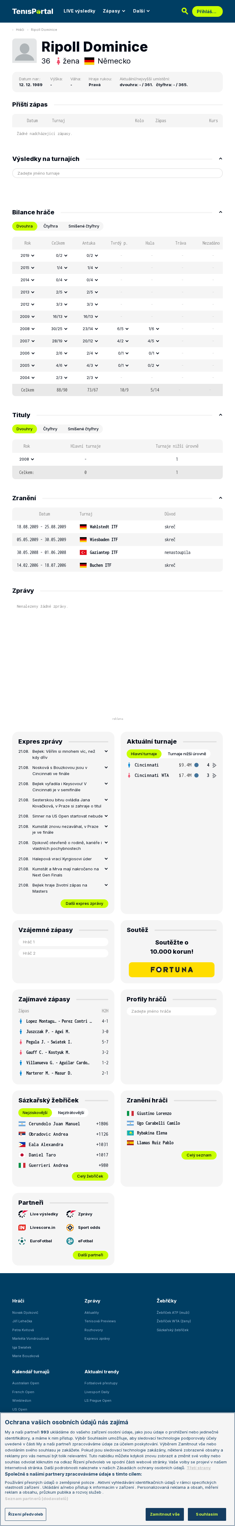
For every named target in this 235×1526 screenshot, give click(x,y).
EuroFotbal (41, 1240)
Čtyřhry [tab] (50, 428)
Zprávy (85, 1213)
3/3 (59, 304)
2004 (25, 377)
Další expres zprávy (84, 903)
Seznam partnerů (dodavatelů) (36, 1498)
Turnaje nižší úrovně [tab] (187, 753)
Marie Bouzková (25, 1356)
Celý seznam (199, 1155)
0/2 (59, 255)
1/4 (59, 267)
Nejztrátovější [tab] (71, 1112)
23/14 (88, 328)
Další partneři (90, 1254)
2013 (25, 292)
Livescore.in (42, 1227)
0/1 (121, 353)
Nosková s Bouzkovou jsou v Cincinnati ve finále (59, 770)
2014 (25, 279)
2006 (25, 353)
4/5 (151, 340)
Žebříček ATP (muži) (173, 1312)
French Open (23, 1392)
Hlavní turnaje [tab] (144, 753)
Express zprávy (97, 1338)
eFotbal (85, 1240)
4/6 (59, 365)
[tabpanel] (117, 316)
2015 (25, 267)
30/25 (56, 328)
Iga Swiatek (21, 1347)
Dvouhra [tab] (25, 226)
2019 (25, 255)
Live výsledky (44, 1213)
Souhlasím (207, 1514)
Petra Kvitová (23, 1330)
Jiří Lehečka (22, 1321)
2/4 (90, 353)
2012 (25, 304)
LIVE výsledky (79, 10)
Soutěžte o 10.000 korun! (171, 947)
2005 (25, 365)
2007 (25, 340)
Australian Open (25, 1383)
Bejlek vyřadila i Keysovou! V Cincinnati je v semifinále (59, 786)
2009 (25, 316)
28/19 (57, 340)
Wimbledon (21, 1400)
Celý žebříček (90, 1176)
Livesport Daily (96, 1392)
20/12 (88, 340)
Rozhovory (93, 1330)
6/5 (120, 328)
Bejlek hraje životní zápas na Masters (59, 888)
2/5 (59, 292)
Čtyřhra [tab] (50, 226)
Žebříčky (167, 1301)
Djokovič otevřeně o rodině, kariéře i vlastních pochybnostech (67, 845)
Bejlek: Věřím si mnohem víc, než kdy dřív (63, 754)
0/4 (59, 279)
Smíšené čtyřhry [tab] (84, 226)
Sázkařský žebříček (172, 1330)
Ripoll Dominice (44, 29)
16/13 (57, 316)
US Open (19, 1409)
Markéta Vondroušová (30, 1338)
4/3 (90, 365)
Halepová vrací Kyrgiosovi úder (62, 858)
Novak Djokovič (25, 1312)
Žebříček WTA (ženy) (174, 1321)
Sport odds (89, 1227)
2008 (25, 328)
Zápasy (111, 10)
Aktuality (91, 1312)
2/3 (59, 377)
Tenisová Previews (100, 1321)
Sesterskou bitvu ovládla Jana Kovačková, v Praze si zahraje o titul (66, 802)
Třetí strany (199, 1467)
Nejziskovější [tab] (35, 1112)
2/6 (59, 353)
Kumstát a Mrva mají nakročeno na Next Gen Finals (65, 871)
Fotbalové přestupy (101, 1383)
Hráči (20, 29)
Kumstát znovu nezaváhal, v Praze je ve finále (65, 829)
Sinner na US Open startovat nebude (67, 816)
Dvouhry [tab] (24, 428)
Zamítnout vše (165, 1514)
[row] (117, 255)
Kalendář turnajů (30, 1372)
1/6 (151, 328)
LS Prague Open (97, 1400)
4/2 (120, 340)
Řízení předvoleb (25, 1514)
